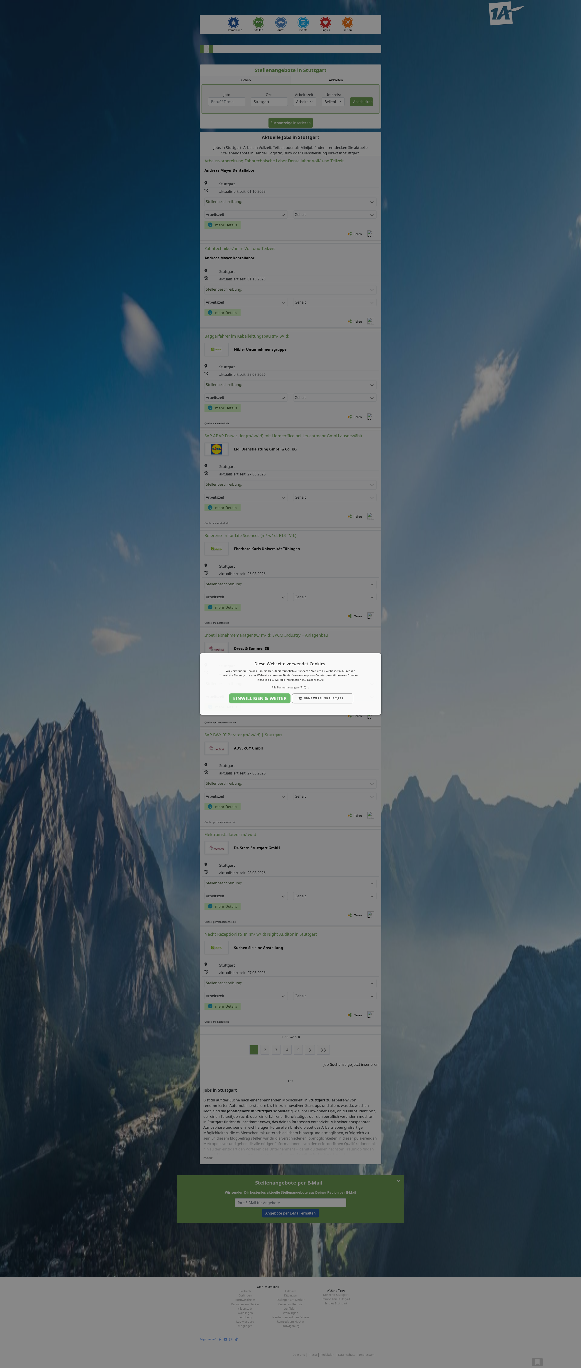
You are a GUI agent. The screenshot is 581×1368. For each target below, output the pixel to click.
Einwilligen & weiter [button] (260, 698)
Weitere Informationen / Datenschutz (299, 680)
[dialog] (290, 684)
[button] (290, 687)
